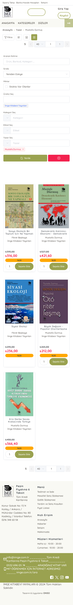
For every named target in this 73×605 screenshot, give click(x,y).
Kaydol (64, 15)
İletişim (44, 2)
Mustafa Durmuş (53, 237)
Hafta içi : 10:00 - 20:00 (49, 543)
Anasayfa (42, 519)
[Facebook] (51, 577)
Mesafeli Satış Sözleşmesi (50, 495)
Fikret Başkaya (19, 237)
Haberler (41, 523)
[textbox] (36, 99)
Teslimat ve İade (45, 491)
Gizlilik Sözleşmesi (46, 499)
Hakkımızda (43, 531)
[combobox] (36, 99)
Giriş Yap (63, 8)
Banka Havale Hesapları (27, 2)
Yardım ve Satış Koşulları (50, 504)
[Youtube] (67, 577)
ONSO (46, 593)
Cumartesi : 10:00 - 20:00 (50, 547)
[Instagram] (62, 577)
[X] (56, 577)
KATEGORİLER (26, 23)
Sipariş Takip (9, 2)
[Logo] (8, 12)
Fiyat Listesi (43, 508)
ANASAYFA (8, 23)
